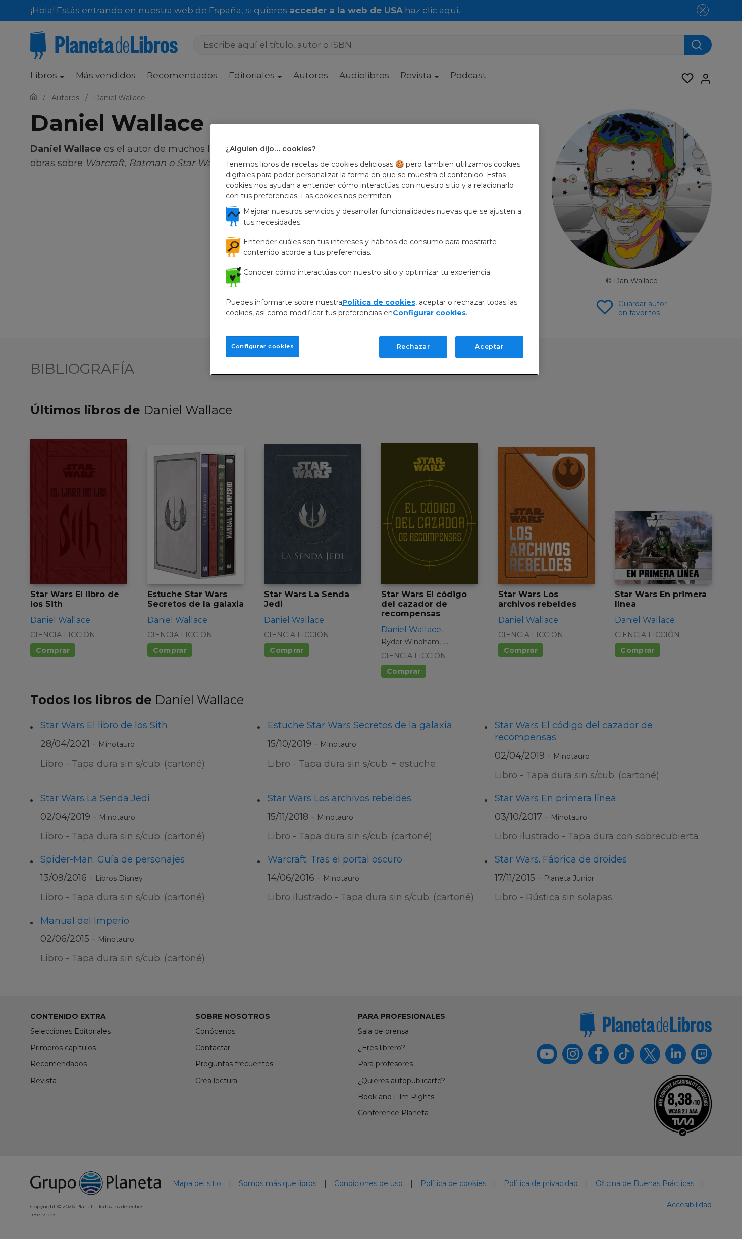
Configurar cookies (262, 346)
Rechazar (413, 346)
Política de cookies (378, 302)
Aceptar (489, 346)
